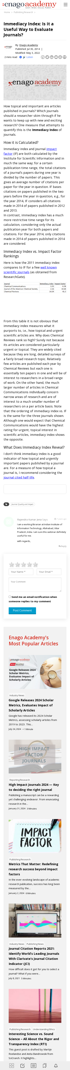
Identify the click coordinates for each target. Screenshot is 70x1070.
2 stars (18, 564)
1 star (12, 564)
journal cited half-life (19, 477)
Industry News (17, 695)
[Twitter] (47, 57)
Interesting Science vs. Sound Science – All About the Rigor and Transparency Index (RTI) (34, 1039)
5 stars (35, 564)
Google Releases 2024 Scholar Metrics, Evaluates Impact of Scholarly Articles (31, 705)
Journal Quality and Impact (22, 504)
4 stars (29, 564)
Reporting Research (20, 779)
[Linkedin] (52, 57)
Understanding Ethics (44, 1029)
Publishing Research (20, 859)
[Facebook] (43, 57)
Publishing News (35, 943)
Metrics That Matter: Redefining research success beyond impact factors (33, 869)
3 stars (24, 564)
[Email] (56, 57)
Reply (63, 546)
